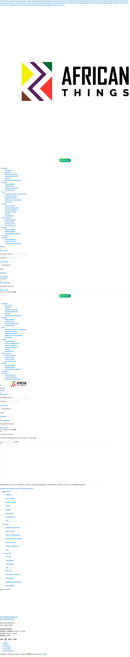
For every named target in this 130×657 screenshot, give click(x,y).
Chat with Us (66, 160)
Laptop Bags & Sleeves (11, 196)
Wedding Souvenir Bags (11, 174)
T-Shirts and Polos (10, 205)
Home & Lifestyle (6, 217)
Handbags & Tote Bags (11, 198)
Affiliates (4, 227)
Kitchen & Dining (9, 221)
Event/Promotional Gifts (11, 176)
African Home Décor (10, 219)
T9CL (45, 654)
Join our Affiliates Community (13, 233)
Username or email (6, 254)
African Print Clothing (11, 241)
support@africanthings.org (8, 617)
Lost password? (4, 261)
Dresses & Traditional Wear (12, 207)
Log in (2, 269)
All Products (5, 235)
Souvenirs (4, 182)
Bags (3, 192)
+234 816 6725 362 (8, 619)
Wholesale (4, 168)
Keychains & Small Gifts (11, 188)
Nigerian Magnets (9, 184)
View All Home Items (10, 225)
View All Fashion (9, 215)
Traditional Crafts (9, 186)
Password (3, 258)
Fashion (4, 204)
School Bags (8, 170)
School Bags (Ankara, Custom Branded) (15, 194)
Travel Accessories (10, 223)
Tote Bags (7, 172)
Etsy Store (5, 237)
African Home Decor (10, 239)
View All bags (8, 201)
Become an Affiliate (10, 229)
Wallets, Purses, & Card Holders (13, 200)
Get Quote (7, 178)
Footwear (7, 213)
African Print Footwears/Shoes (13, 243)
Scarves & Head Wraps (11, 209)
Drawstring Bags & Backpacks (13, 180)
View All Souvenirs (10, 190)
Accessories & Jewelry (11, 211)
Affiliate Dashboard (10, 231)
